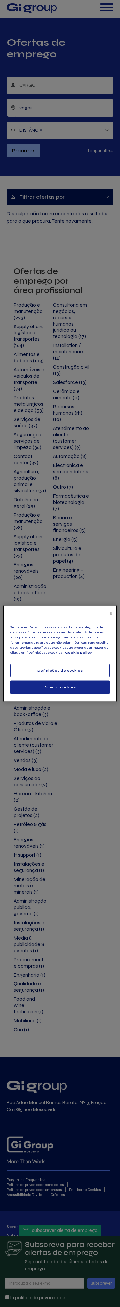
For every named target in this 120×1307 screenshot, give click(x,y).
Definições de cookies (60, 670)
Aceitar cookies (60, 687)
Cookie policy (78, 653)
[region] (60, 653)
